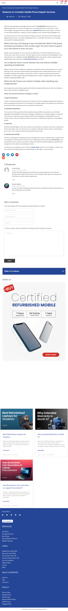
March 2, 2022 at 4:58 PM (18, 186)
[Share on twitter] (7, 154)
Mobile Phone (37, 30)
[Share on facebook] (3, 154)
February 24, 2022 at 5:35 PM (19, 170)
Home (4, 8)
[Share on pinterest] (16, 154)
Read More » (6, 450)
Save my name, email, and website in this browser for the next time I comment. (29, 228)
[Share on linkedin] (12, 154)
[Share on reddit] (3, 157)
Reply (13, 179)
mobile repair (35, 147)
